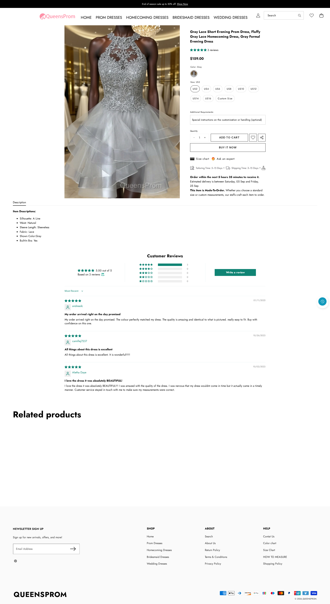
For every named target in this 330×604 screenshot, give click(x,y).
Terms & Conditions (216, 557)
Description (19, 202)
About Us (210, 543)
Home (150, 536)
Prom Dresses (154, 543)
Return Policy (212, 550)
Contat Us (268, 536)
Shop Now (182, 4)
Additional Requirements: (202, 112)
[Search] (299, 15)
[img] (73, 301)
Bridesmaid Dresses (158, 557)
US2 (195, 89)
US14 (196, 98)
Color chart (269, 543)
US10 (241, 89)
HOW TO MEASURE (275, 557)
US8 (229, 89)
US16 (208, 98)
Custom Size (225, 98)
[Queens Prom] (57, 17)
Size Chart (269, 550)
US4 (206, 89)
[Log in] (258, 15)
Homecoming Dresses (159, 550)
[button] (321, 15)
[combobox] (283, 15)
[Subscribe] (73, 549)
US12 (254, 89)
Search (209, 536)
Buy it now (228, 147)
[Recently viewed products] (322, 301)
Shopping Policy (272, 564)
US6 (217, 89)
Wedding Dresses (157, 564)
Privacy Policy (213, 564)
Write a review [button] (235, 272)
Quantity (194, 131)
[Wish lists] (311, 15)
